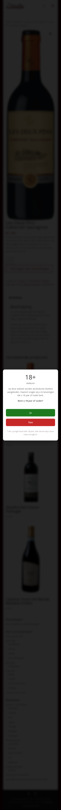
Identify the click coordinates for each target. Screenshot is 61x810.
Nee (30, 422)
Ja (30, 412)
